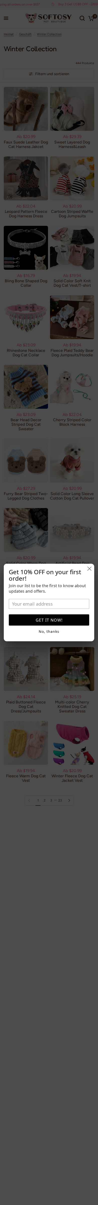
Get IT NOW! (49, 620)
